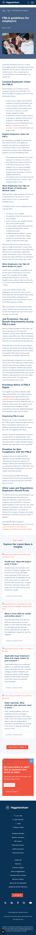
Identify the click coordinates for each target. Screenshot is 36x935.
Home (3, 10)
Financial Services (18, 853)
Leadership (18, 860)
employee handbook (8, 399)
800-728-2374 (19, 819)
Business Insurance (18, 837)
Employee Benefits (18, 833)
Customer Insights (18, 867)
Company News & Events (18, 875)
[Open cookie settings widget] (3, 932)
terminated (27, 468)
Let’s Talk (8, 785)
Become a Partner (18, 879)
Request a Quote (11, 791)
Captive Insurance (18, 849)
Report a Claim (19, 827)
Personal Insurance (18, 845)
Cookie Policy (14, 916)
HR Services (18, 841)
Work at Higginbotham (18, 871)
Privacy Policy (7, 916)
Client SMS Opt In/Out (18, 919)
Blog (9, 10)
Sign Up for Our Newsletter (18, 883)
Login (19, 823)
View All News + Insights (16, 747)
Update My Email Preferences (18, 887)
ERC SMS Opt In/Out (27, 916)
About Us (18, 864)
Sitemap (20, 916)
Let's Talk (16, 895)
